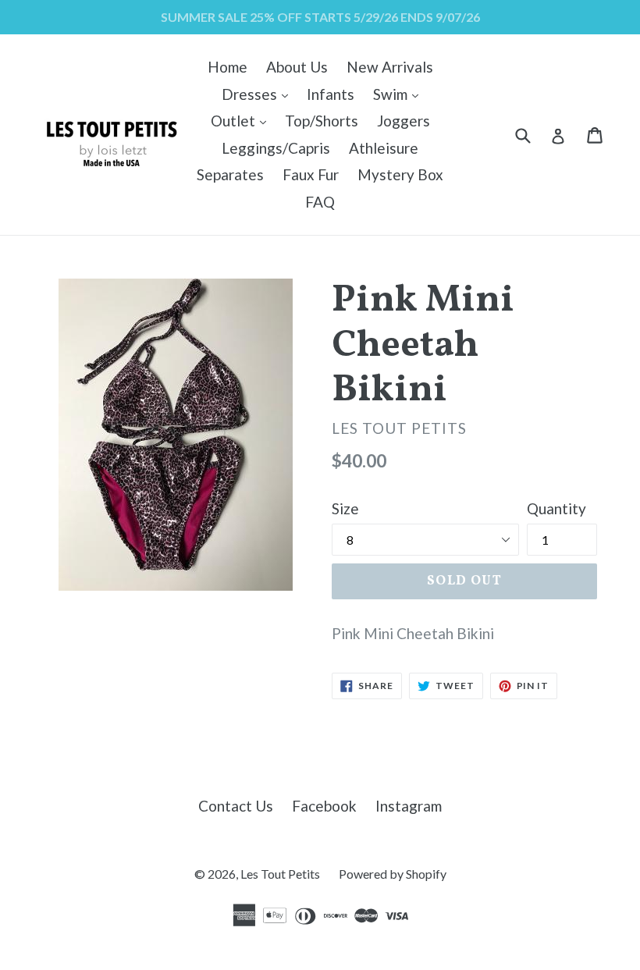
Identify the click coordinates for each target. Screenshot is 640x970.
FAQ (320, 202)
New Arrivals (390, 67)
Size (345, 508)
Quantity (556, 508)
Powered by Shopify (392, 873)
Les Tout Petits (280, 873)
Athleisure (383, 148)
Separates (230, 174)
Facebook (324, 806)
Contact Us (235, 806)
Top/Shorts (321, 121)
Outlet (242, 120)
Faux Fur (311, 174)
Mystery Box (400, 174)
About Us (297, 67)
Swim (399, 93)
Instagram (408, 806)
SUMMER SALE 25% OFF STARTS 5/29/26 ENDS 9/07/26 (320, 16)
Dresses (259, 93)
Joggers (403, 121)
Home (227, 67)
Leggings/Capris (276, 148)
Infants (330, 94)
